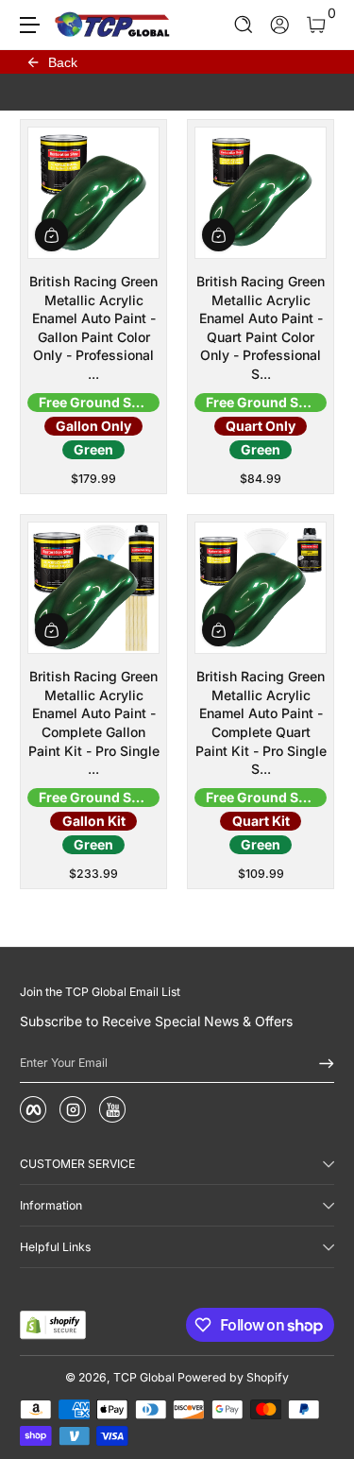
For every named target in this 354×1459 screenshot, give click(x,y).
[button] (244, 25)
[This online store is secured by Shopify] (53, 1325)
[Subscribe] (320, 1063)
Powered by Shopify (233, 1377)
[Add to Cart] (51, 234)
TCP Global (144, 1377)
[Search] (244, 25)
